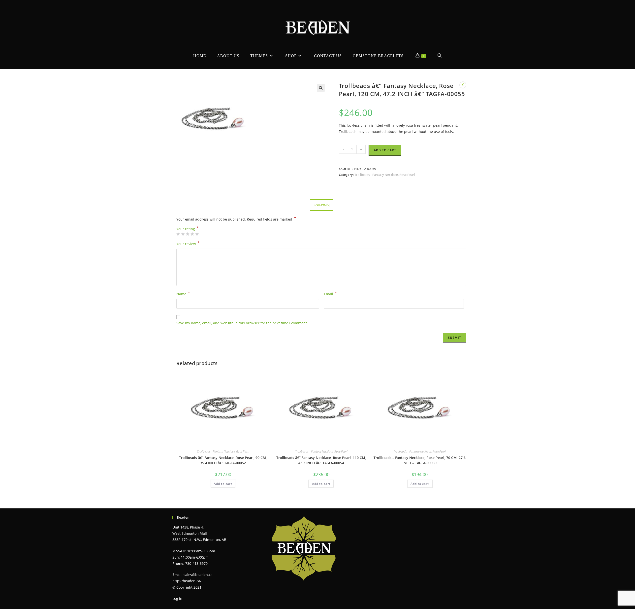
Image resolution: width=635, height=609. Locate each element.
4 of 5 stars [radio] (192, 234)
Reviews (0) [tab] (321, 205)
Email (330, 293)
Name (183, 293)
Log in (177, 598)
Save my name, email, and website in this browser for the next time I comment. (242, 323)
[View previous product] (462, 84)
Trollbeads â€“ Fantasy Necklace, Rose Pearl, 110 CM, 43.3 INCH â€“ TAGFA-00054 (321, 460)
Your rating (187, 229)
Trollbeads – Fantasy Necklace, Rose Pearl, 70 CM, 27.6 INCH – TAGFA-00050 (420, 460)
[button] (321, 88)
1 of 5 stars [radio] (178, 234)
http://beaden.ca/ (186, 580)
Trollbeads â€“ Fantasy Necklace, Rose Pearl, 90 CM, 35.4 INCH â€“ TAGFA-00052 (223, 460)
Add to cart (385, 150)
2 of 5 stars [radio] (183, 234)
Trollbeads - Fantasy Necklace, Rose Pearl (384, 174)
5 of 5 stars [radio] (197, 234)
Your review (188, 243)
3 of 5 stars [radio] (187, 234)
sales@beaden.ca (198, 574)
